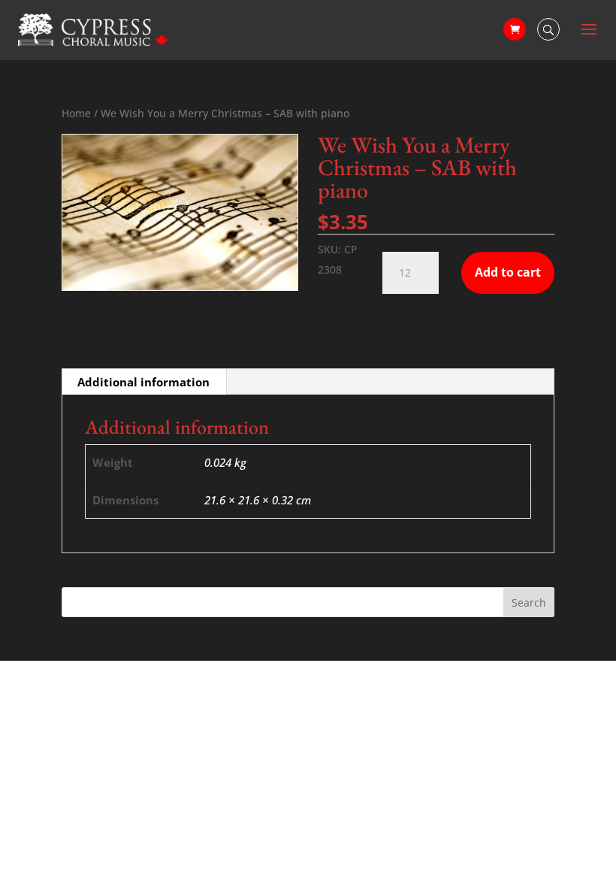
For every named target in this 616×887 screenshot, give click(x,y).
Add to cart (508, 272)
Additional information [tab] (143, 381)
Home (76, 113)
